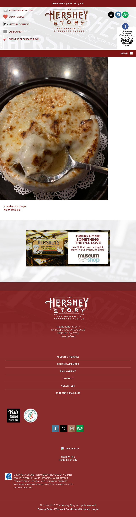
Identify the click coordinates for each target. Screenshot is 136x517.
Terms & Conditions (67, 509)
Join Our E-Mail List (68, 393)
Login (95, 509)
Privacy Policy (46, 509)
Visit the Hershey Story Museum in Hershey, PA (68, 20)
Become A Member (68, 364)
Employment (68, 371)
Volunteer (68, 386)
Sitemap (85, 509)
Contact (68, 378)
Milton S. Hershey (68, 357)
